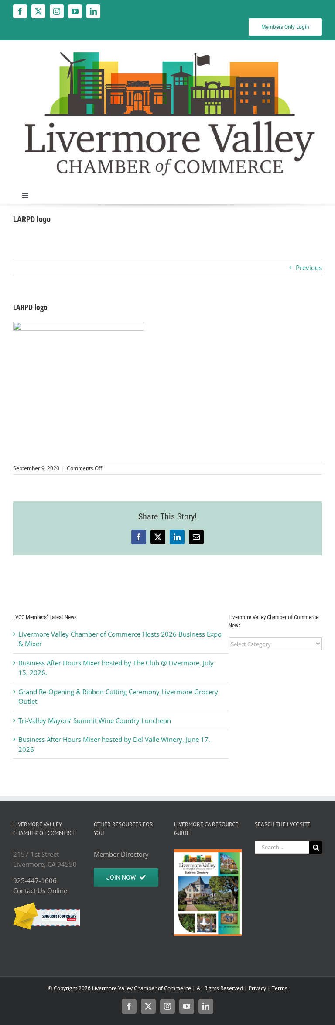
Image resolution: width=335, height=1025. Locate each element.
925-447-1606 (35, 880)
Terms (279, 988)
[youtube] (75, 11)
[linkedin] (93, 11)
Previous (309, 267)
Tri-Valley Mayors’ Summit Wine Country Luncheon (94, 720)
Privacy (257, 988)
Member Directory (121, 854)
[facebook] (20, 11)
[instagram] (57, 11)
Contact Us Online (40, 890)
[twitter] (38, 11)
